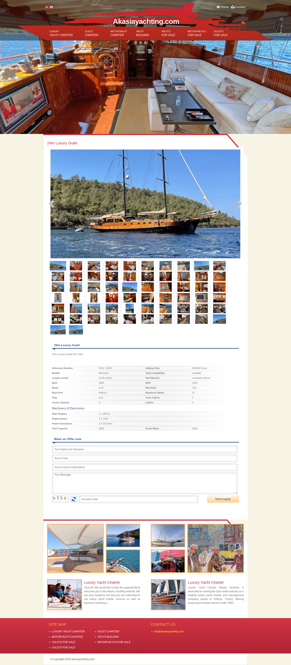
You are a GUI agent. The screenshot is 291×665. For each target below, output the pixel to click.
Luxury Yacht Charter (102, 582)
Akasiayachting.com (146, 21)
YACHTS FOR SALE (63, 642)
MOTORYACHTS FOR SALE (114, 642)
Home (225, 7)
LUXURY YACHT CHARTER (68, 631)
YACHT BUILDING (108, 636)
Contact (240, 7)
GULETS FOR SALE (63, 647)
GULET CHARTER (108, 631)
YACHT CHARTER (61, 33)
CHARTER (91, 33)
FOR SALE (168, 33)
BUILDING (142, 33)
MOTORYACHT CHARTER (67, 636)
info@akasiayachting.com (169, 631)
